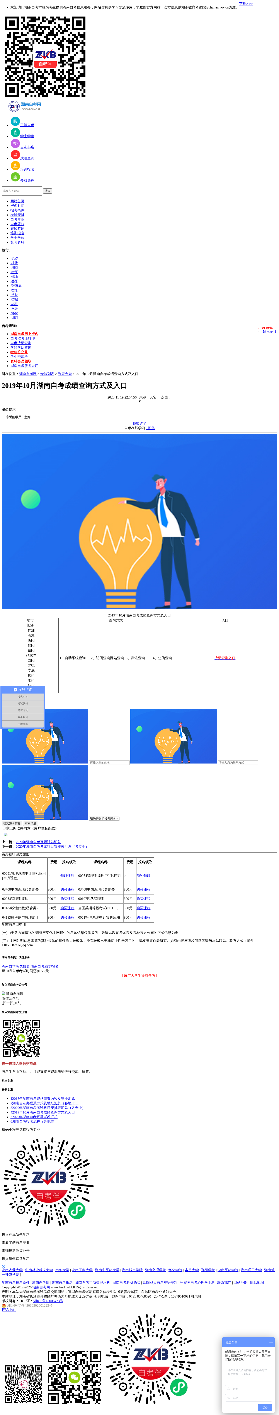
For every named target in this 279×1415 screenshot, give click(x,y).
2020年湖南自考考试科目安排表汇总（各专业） (52, 846)
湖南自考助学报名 (44, 966)
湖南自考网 (28, 374)
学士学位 (17, 237)
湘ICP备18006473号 (48, 1301)
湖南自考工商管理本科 (92, 1282)
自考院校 (17, 224)
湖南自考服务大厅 (24, 366)
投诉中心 (9, 1310)
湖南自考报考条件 (16, 1282)
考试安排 (17, 215)
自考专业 (17, 219)
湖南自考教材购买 (126, 1282)
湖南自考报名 (62, 1282)
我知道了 (139, 423)
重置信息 (30, 823)
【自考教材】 (269, 331)
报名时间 (17, 206)
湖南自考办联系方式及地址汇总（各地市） (44, 1103)
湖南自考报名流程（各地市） (34, 1121)
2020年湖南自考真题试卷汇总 (38, 842)
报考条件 (17, 210)
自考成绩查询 (20, 343)
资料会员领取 (20, 361)
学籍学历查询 (20, 347)
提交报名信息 (11, 823)
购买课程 (67, 889)
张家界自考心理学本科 (197, 1282)
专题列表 (47, 374)
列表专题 (65, 374)
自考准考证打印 (22, 338)
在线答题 (17, 228)
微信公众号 (19, 352)
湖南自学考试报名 (16, 966)
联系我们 (224, 1282)
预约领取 (143, 875)
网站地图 (241, 1282)
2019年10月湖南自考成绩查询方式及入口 (42, 1112)
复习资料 (17, 242)
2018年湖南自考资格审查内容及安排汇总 (42, 1098)
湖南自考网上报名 (24, 334)
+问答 (150, 428)
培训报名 (17, 233)
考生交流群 (19, 356)
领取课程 (67, 875)
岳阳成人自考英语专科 (160, 1282)
